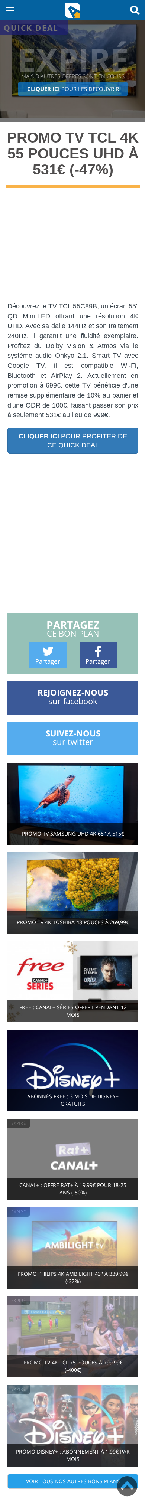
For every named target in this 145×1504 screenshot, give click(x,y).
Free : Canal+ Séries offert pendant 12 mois (73, 1011)
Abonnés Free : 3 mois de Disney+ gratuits (73, 1100)
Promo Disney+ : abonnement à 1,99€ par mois (73, 1455)
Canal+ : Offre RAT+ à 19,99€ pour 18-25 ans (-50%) (72, 1188)
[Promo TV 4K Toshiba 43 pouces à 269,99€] (72, 892)
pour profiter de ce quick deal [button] (73, 440)
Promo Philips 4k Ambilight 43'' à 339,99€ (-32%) (72, 1277)
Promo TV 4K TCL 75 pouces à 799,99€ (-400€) (73, 1366)
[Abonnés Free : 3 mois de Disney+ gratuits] (72, 1069)
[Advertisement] (72, 250)
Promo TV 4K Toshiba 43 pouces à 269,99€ (73, 922)
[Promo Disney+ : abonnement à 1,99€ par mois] (72, 1425)
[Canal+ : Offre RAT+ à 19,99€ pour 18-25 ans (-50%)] (72, 1158)
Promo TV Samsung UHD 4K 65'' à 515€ (73, 833)
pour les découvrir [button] (73, 89)
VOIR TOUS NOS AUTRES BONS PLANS (73, 1481)
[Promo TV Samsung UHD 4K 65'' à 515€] (72, 803)
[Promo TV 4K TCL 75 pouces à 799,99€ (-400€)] (72, 1336)
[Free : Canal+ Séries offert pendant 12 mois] (72, 980)
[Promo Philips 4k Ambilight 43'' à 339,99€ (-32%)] (72, 1247)
